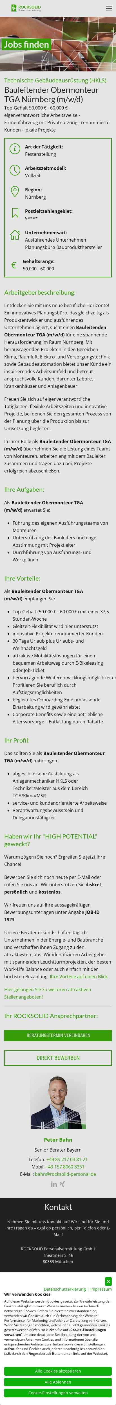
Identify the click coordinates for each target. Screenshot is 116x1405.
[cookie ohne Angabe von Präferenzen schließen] (108, 1281)
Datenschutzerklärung (65, 1289)
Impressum (101, 1289)
